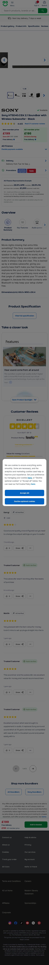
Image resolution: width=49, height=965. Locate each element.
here (30, 478)
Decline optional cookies (24, 501)
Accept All (24, 493)
